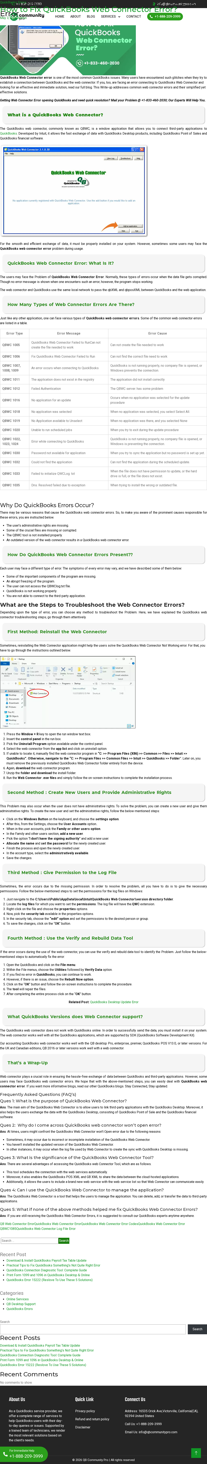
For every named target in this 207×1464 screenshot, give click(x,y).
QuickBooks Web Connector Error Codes (109, 1224)
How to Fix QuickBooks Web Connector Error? (88, 9)
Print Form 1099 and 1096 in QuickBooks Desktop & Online (48, 1275)
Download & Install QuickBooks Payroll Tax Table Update (46, 1260)
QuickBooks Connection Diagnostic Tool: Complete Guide (46, 1270)
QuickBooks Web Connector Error (57, 1224)
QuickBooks (8, 133)
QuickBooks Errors (13, 2)
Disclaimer (82, 1427)
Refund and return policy (92, 1419)
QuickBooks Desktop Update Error (114, 1002)
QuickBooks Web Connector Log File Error (46, 1229)
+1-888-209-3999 (149, 1424)
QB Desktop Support (21, 1304)
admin (22, 18)
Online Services (17, 1299)
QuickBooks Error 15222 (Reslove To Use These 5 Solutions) (49, 1280)
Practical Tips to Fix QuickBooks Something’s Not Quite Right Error (53, 1265)
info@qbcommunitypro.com (158, 1432)
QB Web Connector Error (17, 1224)
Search (5, 1322)
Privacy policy (85, 1411)
